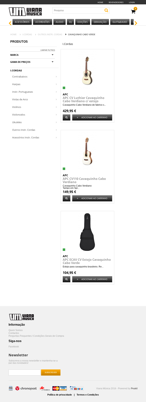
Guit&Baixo (120, 22)
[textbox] (74, 10)
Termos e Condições (88, 394)
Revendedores (116, 2)
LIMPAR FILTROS (47, 50)
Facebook (14, 346)
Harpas (16, 84)
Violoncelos (18, 114)
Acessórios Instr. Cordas (25, 137)
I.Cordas (27, 34)
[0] (133, 12)
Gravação (100, 22)
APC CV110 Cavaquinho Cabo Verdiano (84, 180)
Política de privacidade (59, 394)
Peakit (134, 388)
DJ (70, 22)
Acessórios (22, 22)
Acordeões (42, 22)
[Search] (106, 10)
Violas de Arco (20, 99)
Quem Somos (16, 330)
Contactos (14, 333)
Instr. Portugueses (22, 91)
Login (132, 2)
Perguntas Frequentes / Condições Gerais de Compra (36, 336)
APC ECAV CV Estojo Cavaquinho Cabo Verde (87, 261)
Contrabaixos (19, 76)
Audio (59, 22)
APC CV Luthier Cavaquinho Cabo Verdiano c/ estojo (83, 99)
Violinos (16, 107)
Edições (83, 22)
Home (100, 2)
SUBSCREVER (51, 372)
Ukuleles (17, 122)
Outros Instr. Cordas (50, 34)
